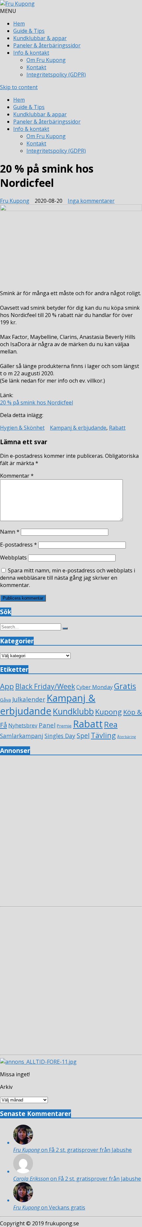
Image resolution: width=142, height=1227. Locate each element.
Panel (47, 725)
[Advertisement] (71, 832)
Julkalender (28, 699)
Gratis (125, 685)
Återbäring (126, 736)
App (7, 686)
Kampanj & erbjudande (78, 427)
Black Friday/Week (45, 686)
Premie (64, 726)
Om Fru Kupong (46, 60)
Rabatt (117, 427)
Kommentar (17, 475)
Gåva (5, 699)
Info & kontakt (31, 52)
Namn (9, 531)
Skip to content (19, 87)
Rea (111, 724)
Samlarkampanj (21, 736)
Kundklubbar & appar (40, 38)
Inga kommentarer (91, 200)
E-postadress (18, 544)
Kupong (108, 712)
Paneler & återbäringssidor (47, 45)
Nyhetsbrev (22, 725)
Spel (83, 735)
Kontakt (36, 67)
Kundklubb (73, 711)
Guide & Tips (29, 30)
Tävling (103, 735)
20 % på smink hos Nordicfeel (36, 402)
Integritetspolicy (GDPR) (56, 74)
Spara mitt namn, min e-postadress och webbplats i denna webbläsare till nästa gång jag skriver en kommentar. (67, 578)
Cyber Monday (94, 687)
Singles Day (60, 736)
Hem (19, 23)
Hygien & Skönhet (22, 427)
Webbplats (13, 557)
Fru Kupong (14, 200)
